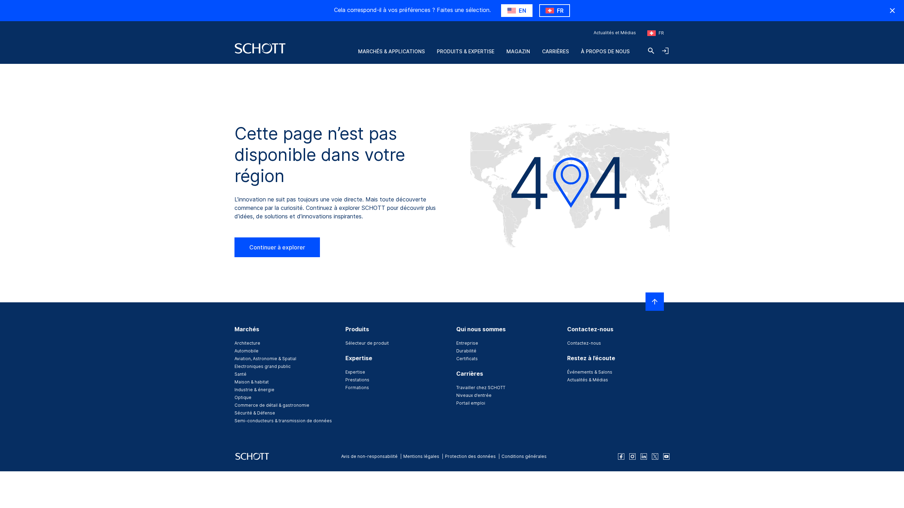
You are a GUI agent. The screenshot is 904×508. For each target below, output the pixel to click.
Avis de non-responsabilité (369, 456)
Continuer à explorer (277, 247)
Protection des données (470, 456)
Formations (357, 387)
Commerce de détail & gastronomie (271, 405)
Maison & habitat (251, 382)
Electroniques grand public (262, 366)
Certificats (467, 358)
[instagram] (632, 456)
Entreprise (467, 343)
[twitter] (655, 456)
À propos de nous (605, 51)
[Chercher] (651, 51)
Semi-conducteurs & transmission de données (283, 420)
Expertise (355, 372)
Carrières (555, 51)
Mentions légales (421, 456)
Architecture (247, 343)
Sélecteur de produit (367, 343)
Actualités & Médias (587, 379)
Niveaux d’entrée (474, 395)
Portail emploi (470, 403)
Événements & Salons (589, 372)
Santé (240, 374)
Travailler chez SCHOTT (480, 387)
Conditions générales (524, 456)
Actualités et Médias (615, 32)
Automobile (246, 350)
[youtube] (666, 456)
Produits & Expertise (465, 51)
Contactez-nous (584, 343)
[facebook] (621, 456)
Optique (242, 397)
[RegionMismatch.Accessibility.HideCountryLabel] (892, 10)
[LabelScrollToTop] (655, 301)
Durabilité (466, 350)
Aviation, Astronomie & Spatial (265, 358)
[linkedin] (644, 456)
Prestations (357, 379)
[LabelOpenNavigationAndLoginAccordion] (665, 51)
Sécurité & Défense (254, 413)
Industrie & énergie (254, 389)
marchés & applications (391, 51)
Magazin (518, 51)
